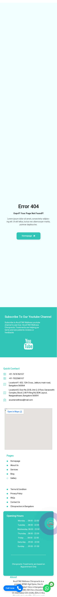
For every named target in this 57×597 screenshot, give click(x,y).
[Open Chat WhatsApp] (47, 588)
